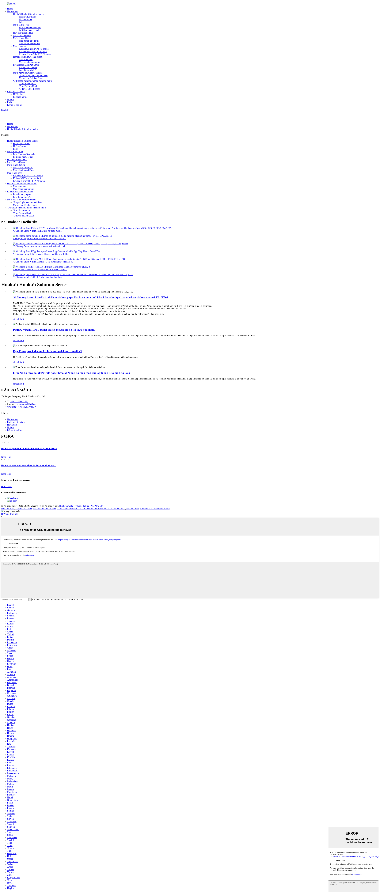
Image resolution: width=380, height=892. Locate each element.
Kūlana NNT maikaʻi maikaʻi (33, 51)
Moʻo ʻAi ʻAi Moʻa (22, 35)
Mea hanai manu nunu (29, 62)
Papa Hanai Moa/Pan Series (26, 65)
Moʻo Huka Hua (21, 24)
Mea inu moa (132, 508)
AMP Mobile (97, 506)
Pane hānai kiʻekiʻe (28, 70)
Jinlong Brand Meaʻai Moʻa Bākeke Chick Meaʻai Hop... (40, 269)
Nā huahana (12, 11)
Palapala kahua (82, 506)
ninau (15, 319)
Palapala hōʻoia (20, 97)
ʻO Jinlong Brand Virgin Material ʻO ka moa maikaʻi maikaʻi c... (43, 261)
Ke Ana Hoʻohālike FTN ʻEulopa (35, 54)
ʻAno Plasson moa (27, 83)
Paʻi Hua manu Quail (29, 30)
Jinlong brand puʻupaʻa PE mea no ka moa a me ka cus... (39, 238)
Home (10, 8)
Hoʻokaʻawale (25, 19)
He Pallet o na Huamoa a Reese (155, 508)
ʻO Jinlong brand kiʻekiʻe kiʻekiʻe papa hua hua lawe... (38, 277)
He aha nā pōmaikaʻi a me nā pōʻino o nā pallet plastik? (29, 448)
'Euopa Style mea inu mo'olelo (33, 75)
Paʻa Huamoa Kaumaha (30, 27)
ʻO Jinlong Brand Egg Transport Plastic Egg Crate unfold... (41, 254)
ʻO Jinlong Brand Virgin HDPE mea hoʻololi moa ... (37, 231)
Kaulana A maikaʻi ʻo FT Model (34, 49)
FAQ (9, 102)
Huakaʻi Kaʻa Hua (27, 16)
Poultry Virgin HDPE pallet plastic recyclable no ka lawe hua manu (54, 329)
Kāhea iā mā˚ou (14, 105)
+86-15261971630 (19, 401)
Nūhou (10, 99)
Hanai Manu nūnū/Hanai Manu (27, 57)
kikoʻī (21, 319)
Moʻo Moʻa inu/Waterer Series (27, 73)
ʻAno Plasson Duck (28, 86)
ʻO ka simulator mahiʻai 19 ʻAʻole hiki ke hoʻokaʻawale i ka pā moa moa (91, 508)
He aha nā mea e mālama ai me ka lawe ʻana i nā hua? (28, 465)
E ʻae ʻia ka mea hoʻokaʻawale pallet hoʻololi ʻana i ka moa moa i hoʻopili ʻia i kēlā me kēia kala (71, 372)
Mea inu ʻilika (7, 508)
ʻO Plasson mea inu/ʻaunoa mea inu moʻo (32, 81)
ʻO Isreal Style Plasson (29, 89)
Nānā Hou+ (6, 457)
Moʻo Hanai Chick (22, 38)
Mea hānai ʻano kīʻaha (29, 43)
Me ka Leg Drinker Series (31, 78)
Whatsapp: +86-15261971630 (21, 406)
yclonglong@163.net (26, 404)
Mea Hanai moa (20, 46)
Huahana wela (66, 506)
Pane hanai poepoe (28, 67)
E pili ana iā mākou (16, 91)
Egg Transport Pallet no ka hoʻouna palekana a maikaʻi (47, 351)
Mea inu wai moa (23, 508)
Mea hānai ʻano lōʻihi (29, 40)
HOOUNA (6, 486)
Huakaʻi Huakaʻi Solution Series (28, 14)
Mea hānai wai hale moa (44, 508)
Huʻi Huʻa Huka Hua (23, 32)
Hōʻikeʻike (18, 94)
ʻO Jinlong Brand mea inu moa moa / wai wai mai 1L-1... (40, 246)
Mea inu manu (26, 59)
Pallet (21, 22)
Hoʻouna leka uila (9, 514)
